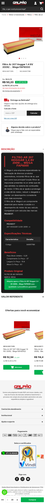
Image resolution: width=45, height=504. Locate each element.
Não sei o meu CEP (10, 118)
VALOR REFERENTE (12, 296)
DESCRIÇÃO (8, 149)
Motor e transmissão (16, 15)
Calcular (33, 113)
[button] (19, 58)
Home (4, 15)
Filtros (29, 15)
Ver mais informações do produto (13, 88)
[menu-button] (3, 3)
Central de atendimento (11, 409)
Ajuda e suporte (8, 422)
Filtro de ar (38, 15)
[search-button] (41, 9)
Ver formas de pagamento (11, 91)
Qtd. (2, 500)
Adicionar (18, 367)
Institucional (6, 415)
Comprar (32, 500)
